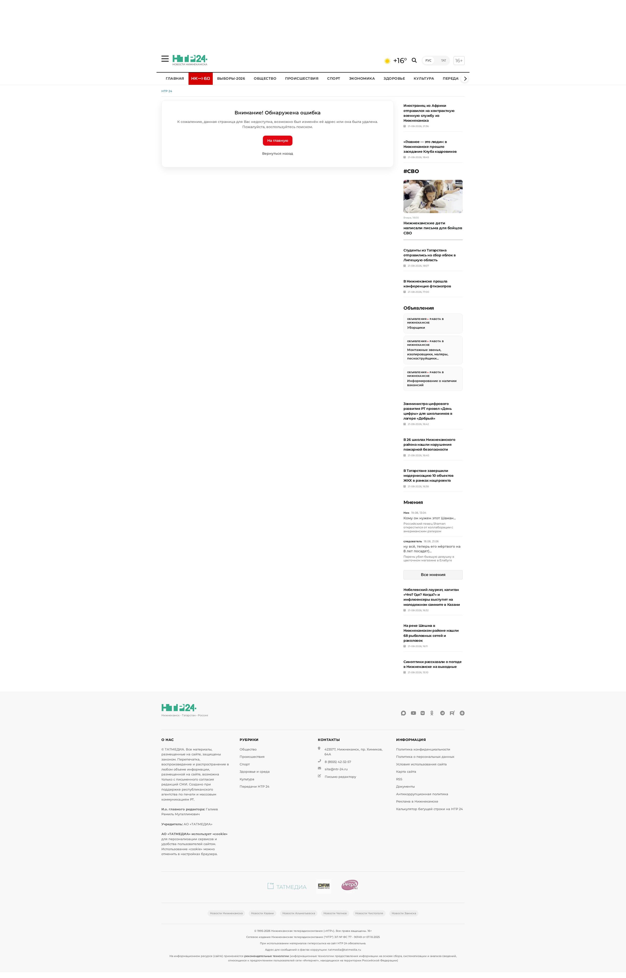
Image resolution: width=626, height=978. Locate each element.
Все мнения (433, 574)
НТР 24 (166, 91)
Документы (405, 786)
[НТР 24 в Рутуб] (452, 713)
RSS (399, 779)
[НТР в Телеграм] (442, 713)
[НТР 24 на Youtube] (413, 713)
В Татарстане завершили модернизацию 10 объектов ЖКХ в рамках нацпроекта (428, 475)
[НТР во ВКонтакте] (423, 713)
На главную (277, 140)
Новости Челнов (335, 913)
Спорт (333, 78)
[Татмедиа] (287, 887)
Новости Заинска (404, 913)
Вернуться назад (277, 153)
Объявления (416, 319)
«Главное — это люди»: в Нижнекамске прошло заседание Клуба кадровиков (430, 147)
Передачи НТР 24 (254, 786)
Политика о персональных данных (425, 757)
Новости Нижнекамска (226, 913)
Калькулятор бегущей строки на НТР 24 (429, 809)
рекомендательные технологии (266, 956)
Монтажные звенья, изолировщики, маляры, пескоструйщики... (427, 354)
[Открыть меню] (165, 59)
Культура (424, 78)
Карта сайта (406, 771)
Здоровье (394, 78)
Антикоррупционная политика (422, 794)
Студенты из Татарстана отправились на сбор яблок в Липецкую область (429, 255)
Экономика (362, 78)
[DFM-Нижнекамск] (323, 887)
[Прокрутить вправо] (464, 78)
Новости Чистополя (369, 913)
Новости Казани (262, 913)
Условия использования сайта (421, 764)
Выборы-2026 (231, 78)
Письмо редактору (340, 777)
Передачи (453, 78)
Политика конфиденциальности (423, 749)
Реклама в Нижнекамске (417, 801)
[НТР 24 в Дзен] (462, 713)
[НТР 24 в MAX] (403, 713)
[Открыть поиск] (414, 60)
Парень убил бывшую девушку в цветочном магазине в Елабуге (428, 558)
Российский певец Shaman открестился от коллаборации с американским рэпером (428, 527)
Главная (175, 78)
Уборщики (416, 327)
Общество (265, 78)
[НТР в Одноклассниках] (432, 713)
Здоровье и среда (255, 771)
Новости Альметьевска (298, 913)
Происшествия (301, 78)
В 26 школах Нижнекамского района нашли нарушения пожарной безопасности (429, 444)
